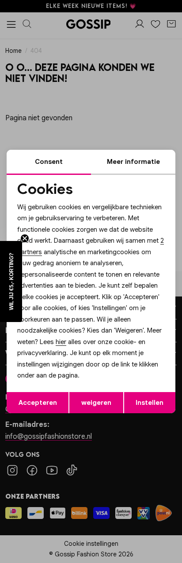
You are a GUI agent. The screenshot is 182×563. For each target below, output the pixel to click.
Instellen (149, 403)
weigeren (96, 403)
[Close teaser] (24, 238)
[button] (11, 281)
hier (61, 342)
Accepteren (38, 403)
